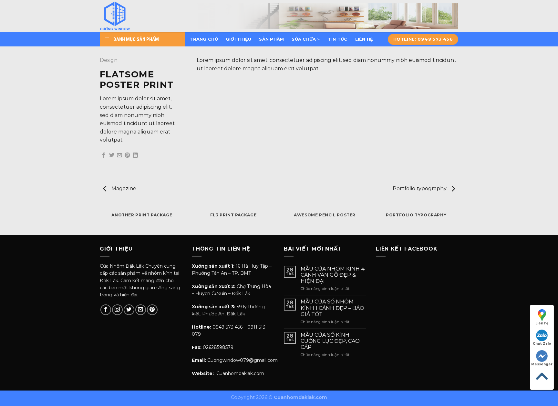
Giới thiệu (239, 39)
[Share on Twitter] (111, 155)
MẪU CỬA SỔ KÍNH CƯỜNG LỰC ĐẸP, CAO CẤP (330, 341)
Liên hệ (364, 39)
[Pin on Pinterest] (127, 155)
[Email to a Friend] (119, 155)
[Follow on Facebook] (105, 309)
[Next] (458, 221)
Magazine (123, 188)
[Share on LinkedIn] (135, 155)
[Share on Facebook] (103, 155)
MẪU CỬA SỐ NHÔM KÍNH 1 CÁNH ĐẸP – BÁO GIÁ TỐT (332, 308)
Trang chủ (204, 39)
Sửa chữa (304, 39)
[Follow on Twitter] (129, 309)
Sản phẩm (271, 39)
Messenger (542, 364)
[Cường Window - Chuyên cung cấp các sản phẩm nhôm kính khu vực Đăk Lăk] (131, 16)
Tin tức (337, 39)
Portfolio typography (420, 188)
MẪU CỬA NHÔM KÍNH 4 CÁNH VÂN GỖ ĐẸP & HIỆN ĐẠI (333, 275)
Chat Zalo (542, 344)
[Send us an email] (140, 309)
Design (109, 60)
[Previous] (100, 221)
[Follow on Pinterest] (152, 309)
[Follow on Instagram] (117, 309)
